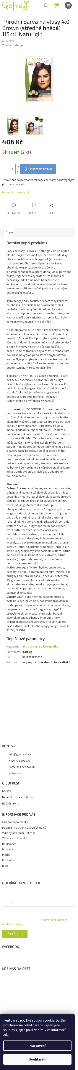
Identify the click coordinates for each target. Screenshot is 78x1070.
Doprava (7, 849)
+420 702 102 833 (19, 761)
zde (5, 1034)
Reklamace (9, 844)
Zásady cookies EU (14, 838)
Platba (6, 855)
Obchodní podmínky (15, 822)
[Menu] (68, 5)
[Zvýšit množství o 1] (17, 166)
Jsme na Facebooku (22, 767)
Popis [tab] (9, 232)
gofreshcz (15, 773)
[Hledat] (45, 5)
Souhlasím (37, 1059)
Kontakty (8, 860)
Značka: (13, 45)
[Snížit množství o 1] (17, 171)
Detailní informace (14, 192)
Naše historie (10, 804)
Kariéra (6, 791)
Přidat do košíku (41, 169)
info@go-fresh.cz (20, 754)
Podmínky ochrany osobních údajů (24, 828)
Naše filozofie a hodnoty (18, 797)
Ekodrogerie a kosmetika (40, 646)
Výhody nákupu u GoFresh (19, 833)
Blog (5, 866)
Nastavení (37, 1045)
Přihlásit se (15, 934)
